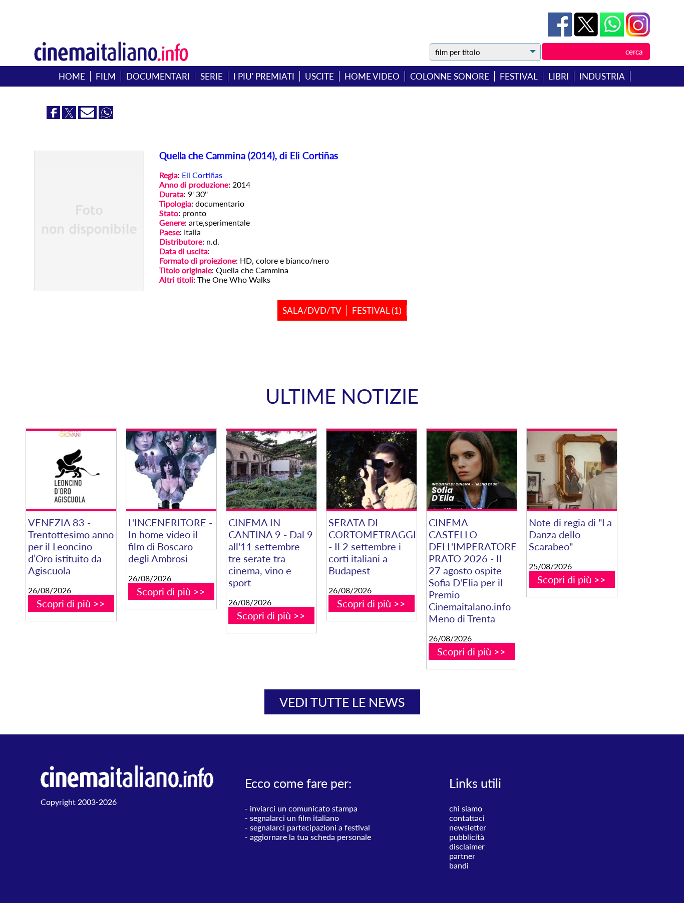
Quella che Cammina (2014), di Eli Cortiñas (248, 155)
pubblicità (466, 836)
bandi (459, 865)
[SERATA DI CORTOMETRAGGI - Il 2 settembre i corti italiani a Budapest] (371, 470)
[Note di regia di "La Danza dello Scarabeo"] (572, 470)
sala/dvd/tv (311, 310)
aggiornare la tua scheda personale (310, 836)
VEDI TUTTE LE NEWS (342, 701)
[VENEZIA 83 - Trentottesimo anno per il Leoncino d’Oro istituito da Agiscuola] (71, 470)
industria (602, 76)
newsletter (467, 827)
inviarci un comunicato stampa (304, 808)
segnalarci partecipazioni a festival (310, 827)
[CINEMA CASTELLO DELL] (472, 470)
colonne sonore (449, 76)
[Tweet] (587, 33)
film (106, 76)
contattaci (467, 817)
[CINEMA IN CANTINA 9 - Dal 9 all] (271, 470)
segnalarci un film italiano (294, 817)
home (72, 76)
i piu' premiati (263, 76)
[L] (171, 470)
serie (211, 76)
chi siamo (465, 808)
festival (519, 76)
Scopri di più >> (71, 603)
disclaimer (467, 846)
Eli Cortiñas (202, 175)
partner (462, 855)
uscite (319, 76)
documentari (158, 76)
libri (558, 76)
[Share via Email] (88, 116)
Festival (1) (377, 310)
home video (372, 76)
